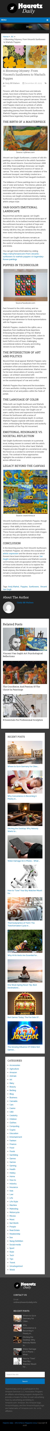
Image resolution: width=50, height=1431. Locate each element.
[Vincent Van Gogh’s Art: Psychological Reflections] (25, 639)
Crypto (12, 1130)
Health (12, 1169)
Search (25, 1381)
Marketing (14, 1209)
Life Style (14, 1201)
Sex (11, 1237)
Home (12, 1176)
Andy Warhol (13, 587)
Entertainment (16, 1137)
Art (4, 86)
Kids (11, 1191)
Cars (11, 1105)
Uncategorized (16, 1266)
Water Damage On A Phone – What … (29, 1352)
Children (13, 1119)
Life (11, 1198)
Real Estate (15, 1230)
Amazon (13, 1072)
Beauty (13, 1087)
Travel (12, 1262)
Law (11, 1194)
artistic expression (10, 553)
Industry (13, 1184)
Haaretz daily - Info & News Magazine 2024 (20, 1423)
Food (12, 1148)
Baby (12, 1083)
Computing (14, 1126)
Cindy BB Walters (12, 83)
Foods (12, 1151)
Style (12, 1252)
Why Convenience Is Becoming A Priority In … (29, 1329)
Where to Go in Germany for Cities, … (29, 1318)
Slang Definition (16, 1241)
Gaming (13, 1166)
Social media (15, 1245)
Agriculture (14, 1069)
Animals (13, 1076)
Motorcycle (15, 1212)
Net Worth (14, 1223)
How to (13, 1180)
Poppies (24, 587)
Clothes (13, 1123)
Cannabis (13, 1101)
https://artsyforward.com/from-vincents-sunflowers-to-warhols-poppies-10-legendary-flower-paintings (23, 256)
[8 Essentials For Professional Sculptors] (25, 705)
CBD (11, 1112)
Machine (13, 1205)
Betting (13, 1090)
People (13, 1227)
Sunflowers (34, 587)
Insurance (14, 1187)
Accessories (15, 1065)
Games (13, 1158)
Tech (12, 1255)
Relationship (15, 1234)
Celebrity (13, 1115)
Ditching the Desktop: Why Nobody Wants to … (29, 1341)
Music (12, 1219)
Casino (12, 1108)
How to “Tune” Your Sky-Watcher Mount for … (29, 1362)
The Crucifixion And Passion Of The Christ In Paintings (21, 688)
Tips (11, 1259)
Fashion (13, 1141)
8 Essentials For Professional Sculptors (23, 720)
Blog (12, 1094)
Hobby (12, 1173)
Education (14, 1133)
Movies (13, 1216)
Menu (4, 20)
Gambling (14, 1155)
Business (13, 1097)
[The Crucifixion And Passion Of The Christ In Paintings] (25, 672)
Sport (12, 1248)
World (12, 1270)
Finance (13, 1144)
